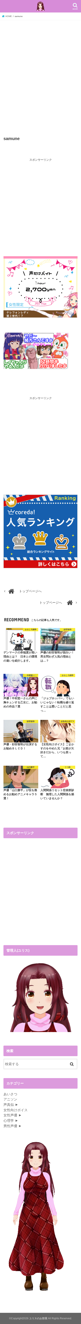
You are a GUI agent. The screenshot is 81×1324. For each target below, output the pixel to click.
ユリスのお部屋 (38, 1318)
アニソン (10, 1099)
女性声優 (10, 1115)
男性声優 (10, 1126)
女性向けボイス (15, 1110)
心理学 (8, 1120)
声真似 (8, 1104)
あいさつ (10, 1094)
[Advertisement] (40, 78)
